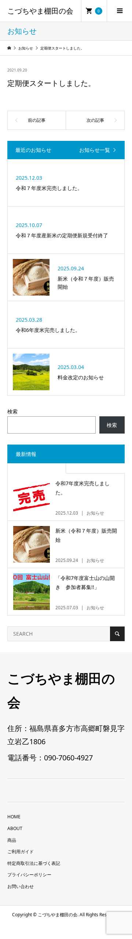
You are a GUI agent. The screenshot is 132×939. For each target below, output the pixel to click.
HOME (14, 817)
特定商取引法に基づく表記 (33, 863)
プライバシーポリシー (29, 875)
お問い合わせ (20, 886)
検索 (12, 411)
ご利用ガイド (20, 851)
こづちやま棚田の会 (40, 11)
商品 (11, 840)
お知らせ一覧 (94, 150)
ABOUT (14, 828)
